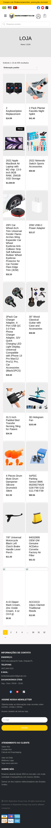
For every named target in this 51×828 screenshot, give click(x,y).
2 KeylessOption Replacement (14, 111)
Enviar (24, 728)
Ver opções (37, 342)
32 (44, 632)
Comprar (37, 180)
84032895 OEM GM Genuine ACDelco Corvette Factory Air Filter (35, 546)
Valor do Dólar (7, 758)
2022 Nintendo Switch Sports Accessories (37, 163)
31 (39, 632)
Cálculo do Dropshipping (11, 752)
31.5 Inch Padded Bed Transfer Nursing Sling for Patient (13, 423)
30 (33, 632)
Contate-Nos (6, 749)
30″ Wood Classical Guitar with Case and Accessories (35, 322)
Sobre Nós (5, 747)
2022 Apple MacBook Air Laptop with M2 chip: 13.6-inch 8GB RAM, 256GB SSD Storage (14, 169)
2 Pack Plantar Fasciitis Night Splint (37, 111)
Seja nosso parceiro (9, 763)
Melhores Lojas (7, 760)
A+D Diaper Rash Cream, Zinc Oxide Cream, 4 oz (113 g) (13, 608)
